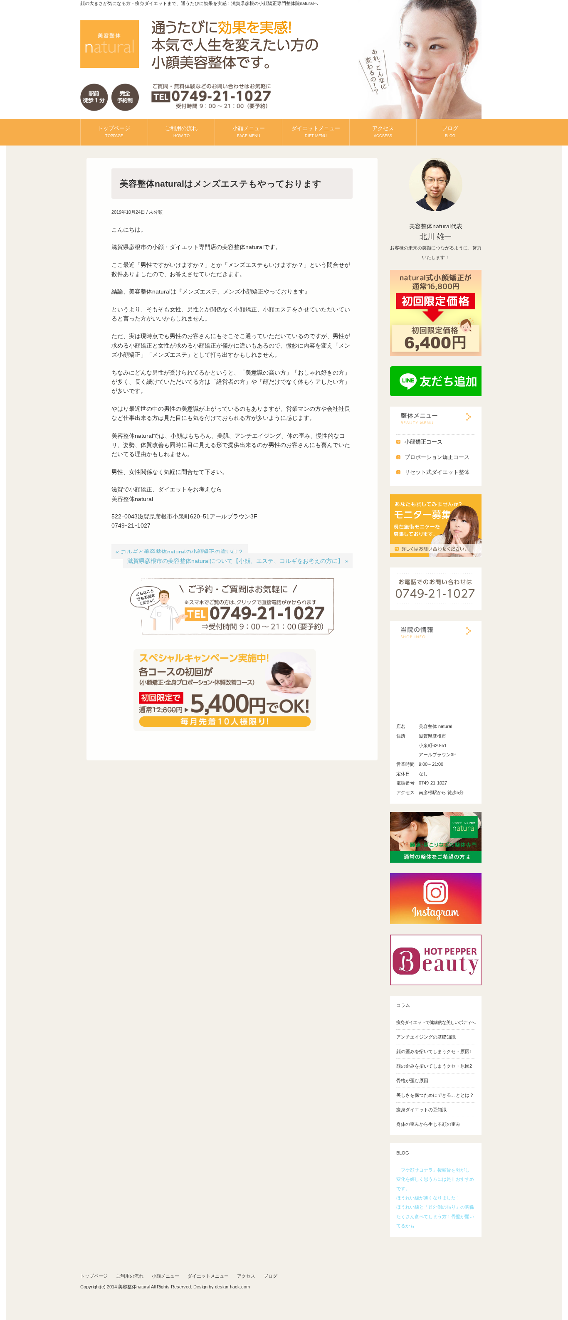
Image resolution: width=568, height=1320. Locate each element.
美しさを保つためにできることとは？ (435, 1095)
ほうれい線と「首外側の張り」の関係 (435, 1206)
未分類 (156, 212)
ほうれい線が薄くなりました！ (428, 1197)
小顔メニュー (248, 131)
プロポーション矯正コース (437, 457)
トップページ (114, 131)
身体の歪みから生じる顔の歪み (428, 1124)
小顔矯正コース (423, 442)
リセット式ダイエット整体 (437, 472)
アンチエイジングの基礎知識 (426, 1036)
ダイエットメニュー (315, 131)
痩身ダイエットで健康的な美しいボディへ (435, 1022)
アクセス (383, 131)
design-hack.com (232, 1286)
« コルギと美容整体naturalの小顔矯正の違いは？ (180, 551)
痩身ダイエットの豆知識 (421, 1109)
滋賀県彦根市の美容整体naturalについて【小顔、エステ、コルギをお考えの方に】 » (237, 561)
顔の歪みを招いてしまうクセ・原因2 (434, 1065)
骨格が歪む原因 (412, 1080)
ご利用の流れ (181, 131)
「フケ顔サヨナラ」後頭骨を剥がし (432, 1169)
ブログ (450, 131)
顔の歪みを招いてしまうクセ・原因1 (434, 1051)
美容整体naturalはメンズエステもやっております (220, 183)
